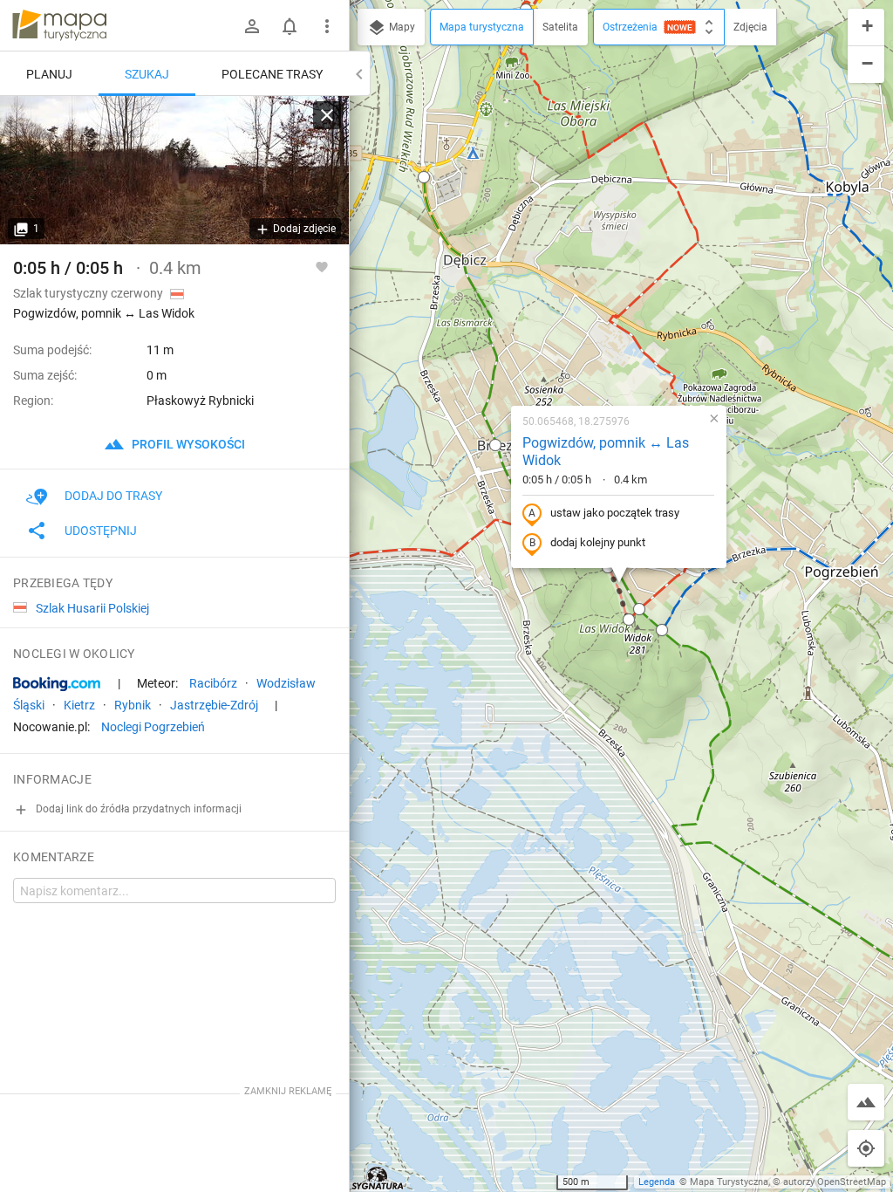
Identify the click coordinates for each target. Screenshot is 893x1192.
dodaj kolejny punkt (597, 542)
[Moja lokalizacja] (866, 1148)
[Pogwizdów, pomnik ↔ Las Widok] (174, 170)
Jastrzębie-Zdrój (214, 705)
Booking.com (56, 684)
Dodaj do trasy (113, 496)
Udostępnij (101, 531)
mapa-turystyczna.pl (59, 25)
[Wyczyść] (327, 115)
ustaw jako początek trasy (614, 512)
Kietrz (79, 705)
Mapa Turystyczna (729, 1182)
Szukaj (147, 74)
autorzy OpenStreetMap (834, 1182)
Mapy (400, 27)
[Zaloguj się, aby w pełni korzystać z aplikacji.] (322, 266)
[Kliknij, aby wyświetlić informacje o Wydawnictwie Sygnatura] (378, 1178)
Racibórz (213, 683)
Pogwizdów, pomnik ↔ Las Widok (605, 452)
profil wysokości (187, 444)
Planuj (49, 74)
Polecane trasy (272, 74)
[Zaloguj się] (252, 26)
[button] (424, 177)
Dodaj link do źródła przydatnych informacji (137, 809)
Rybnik (132, 705)
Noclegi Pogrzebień (153, 727)
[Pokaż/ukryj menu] (327, 26)
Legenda (656, 1182)
